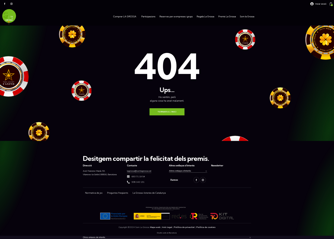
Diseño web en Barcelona (167, 233)
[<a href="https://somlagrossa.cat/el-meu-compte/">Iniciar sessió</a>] (312, 3)
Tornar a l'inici (167, 112)
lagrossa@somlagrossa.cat (139, 171)
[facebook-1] (4, 4)
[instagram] (11, 4)
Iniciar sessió (320, 4)
